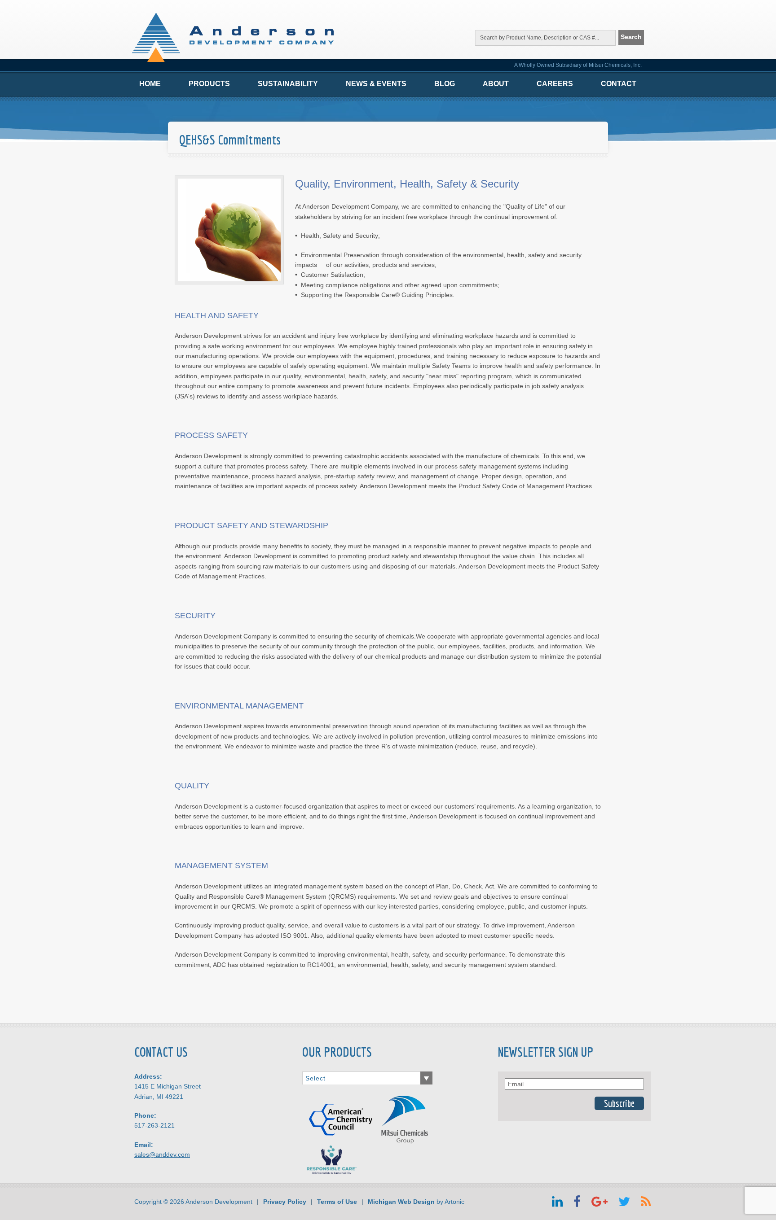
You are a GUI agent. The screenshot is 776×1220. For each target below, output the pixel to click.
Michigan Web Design (401, 1201)
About (496, 83)
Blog (444, 83)
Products (209, 83)
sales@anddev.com (162, 1154)
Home (150, 83)
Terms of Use (337, 1201)
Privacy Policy (284, 1201)
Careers (555, 83)
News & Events (376, 83)
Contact (618, 83)
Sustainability (288, 83)
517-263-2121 (154, 1125)
